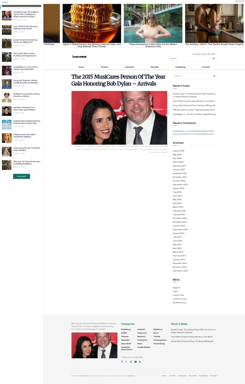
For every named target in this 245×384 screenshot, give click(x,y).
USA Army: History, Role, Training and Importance (24, 54)
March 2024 (178, 252)
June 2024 (177, 241)
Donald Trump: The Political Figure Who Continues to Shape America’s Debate (25, 14)
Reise (139, 343)
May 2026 (177, 154)
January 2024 (179, 259)
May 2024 (177, 244)
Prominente (142, 340)
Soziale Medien (143, 347)
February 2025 (179, 211)
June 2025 (177, 196)
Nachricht (141, 336)
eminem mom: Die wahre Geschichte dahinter (24, 135)
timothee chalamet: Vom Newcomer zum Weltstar (24, 108)
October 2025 (179, 181)
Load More (21, 176)
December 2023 (180, 263)
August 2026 (178, 151)
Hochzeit (141, 329)
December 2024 (180, 218)
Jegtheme (131, 376)
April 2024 (177, 248)
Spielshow (158, 329)
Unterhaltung (159, 343)
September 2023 (180, 271)
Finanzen (125, 336)
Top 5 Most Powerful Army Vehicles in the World (25, 27)
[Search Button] (214, 58)
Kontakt (206, 67)
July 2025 (177, 192)
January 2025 (179, 214)
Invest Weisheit (83, 376)
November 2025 (180, 177)
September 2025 (180, 184)
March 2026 (178, 162)
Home (81, 67)
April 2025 (177, 203)
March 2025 (178, 207)
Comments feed (180, 299)
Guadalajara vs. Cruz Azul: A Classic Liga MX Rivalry (25, 68)
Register (176, 288)
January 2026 (179, 169)
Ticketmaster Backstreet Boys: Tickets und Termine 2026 (26, 122)
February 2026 (179, 166)
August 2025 (178, 188)
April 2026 (177, 158)
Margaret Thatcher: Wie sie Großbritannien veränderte (25, 81)
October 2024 (179, 226)
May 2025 (177, 199)
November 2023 (180, 267)
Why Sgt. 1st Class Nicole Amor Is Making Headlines (26, 162)
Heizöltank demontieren (126, 348)
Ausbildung (180, 67)
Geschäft (154, 67)
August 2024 (178, 233)
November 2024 (180, 222)
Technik (104, 67)
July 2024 (177, 237)
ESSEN (124, 333)
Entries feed (178, 295)
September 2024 (180, 229)
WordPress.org (179, 302)
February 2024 (179, 256)
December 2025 (180, 173)
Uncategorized (160, 340)
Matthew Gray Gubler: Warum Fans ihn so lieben (26, 95)
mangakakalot (179, 131)
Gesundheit (126, 343)
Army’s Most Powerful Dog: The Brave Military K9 (25, 41)
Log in (175, 291)
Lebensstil (129, 67)
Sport (156, 333)
